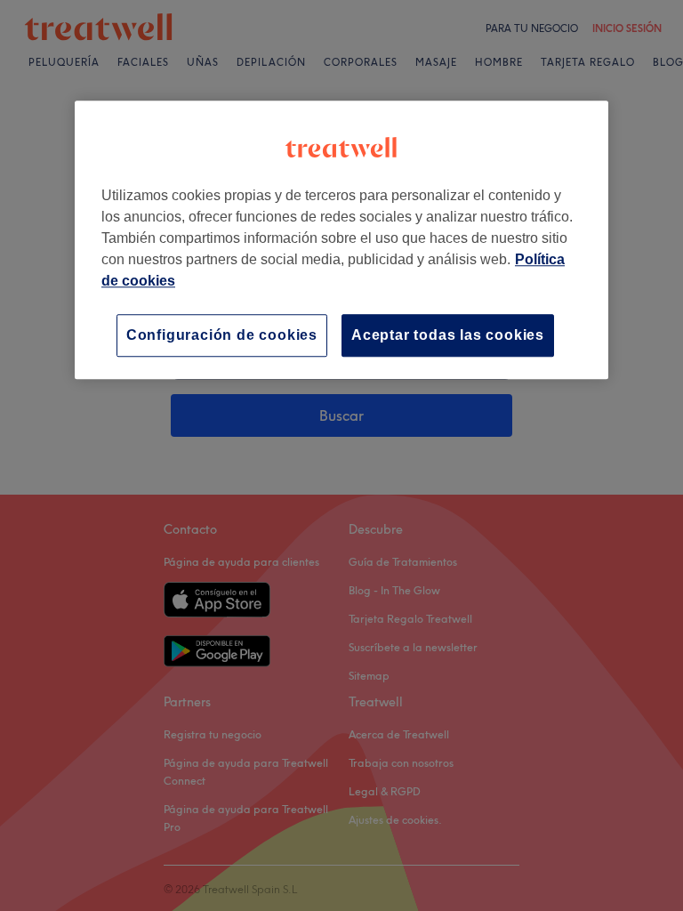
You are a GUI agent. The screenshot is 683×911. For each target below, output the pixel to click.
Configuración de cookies (221, 335)
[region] (341, 240)
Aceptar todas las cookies (447, 335)
